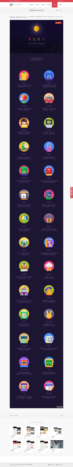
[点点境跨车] (16, 430)
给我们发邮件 (60, 464)
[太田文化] (57, 444)
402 (33, 437)
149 (33, 451)
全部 (57, 10)
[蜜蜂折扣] (16, 444)
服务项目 (48, 4)
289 (60, 451)
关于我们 (37, 4)
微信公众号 (12, 437)
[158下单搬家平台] (29, 444)
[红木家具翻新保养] (29, 430)
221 (60, 438)
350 (19, 437)
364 (46, 437)
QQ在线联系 (52, 464)
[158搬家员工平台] (43, 444)
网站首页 (31, 4)
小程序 (25, 437)
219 (19, 451)
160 (46, 451)
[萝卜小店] (43, 430)
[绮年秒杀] (57, 431)
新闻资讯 (60, 4)
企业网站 (52, 451)
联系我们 (43, 4)
